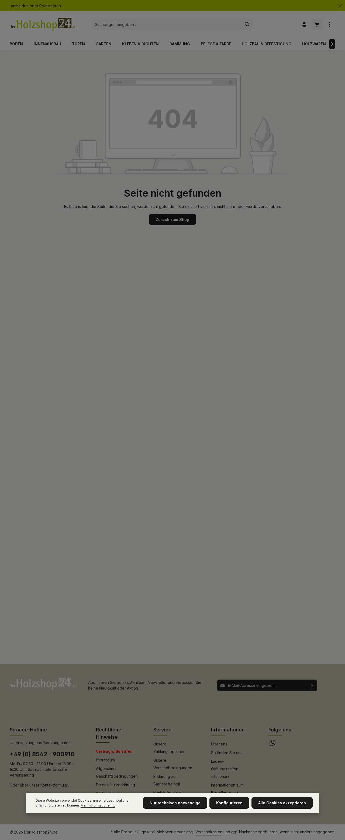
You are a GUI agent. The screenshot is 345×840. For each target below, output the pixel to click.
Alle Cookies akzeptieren (282, 803)
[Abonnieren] (312, 685)
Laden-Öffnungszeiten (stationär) (224, 769)
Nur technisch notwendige (175, 803)
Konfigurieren (229, 803)
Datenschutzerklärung (115, 784)
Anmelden (20, 6)
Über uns (219, 744)
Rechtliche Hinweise (108, 733)
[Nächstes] (332, 44)
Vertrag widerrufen (114, 751)
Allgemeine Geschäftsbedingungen (117, 772)
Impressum (105, 760)
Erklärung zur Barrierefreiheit (166, 780)
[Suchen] (247, 24)
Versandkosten (208, 831)
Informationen (228, 730)
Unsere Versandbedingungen (172, 764)
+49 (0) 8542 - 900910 (42, 754)
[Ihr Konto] (304, 24)
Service (162, 730)
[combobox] (166, 24)
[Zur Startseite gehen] (43, 24)
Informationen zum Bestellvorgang (227, 789)
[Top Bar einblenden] (329, 24)
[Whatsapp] (272, 744)
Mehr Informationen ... (98, 805)
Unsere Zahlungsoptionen (169, 748)
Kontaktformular (54, 785)
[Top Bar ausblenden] (340, 6)
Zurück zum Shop (172, 219)
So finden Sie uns (226, 752)
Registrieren (50, 6)
